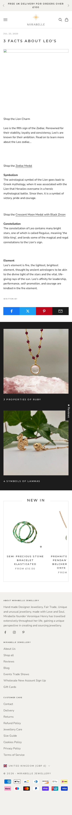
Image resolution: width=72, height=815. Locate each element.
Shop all (8, 655)
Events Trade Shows (16, 674)
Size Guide (10, 736)
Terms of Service (14, 755)
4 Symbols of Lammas (21, 481)
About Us (9, 649)
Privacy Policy (12, 748)
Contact (8, 704)
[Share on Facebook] (11, 311)
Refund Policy (12, 723)
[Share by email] (60, 311)
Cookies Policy (12, 742)
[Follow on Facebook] (5, 632)
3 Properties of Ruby (22, 399)
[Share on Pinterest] (44, 311)
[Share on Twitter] (28, 311)
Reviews (8, 661)
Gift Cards (9, 687)
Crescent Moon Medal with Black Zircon (41, 215)
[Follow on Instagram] (14, 632)
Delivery (8, 710)
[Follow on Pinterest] (23, 632)
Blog (6, 668)
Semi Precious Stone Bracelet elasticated (25, 560)
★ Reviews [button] (69, 411)
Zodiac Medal (24, 166)
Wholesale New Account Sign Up (24, 680)
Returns (8, 717)
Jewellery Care (12, 729)
